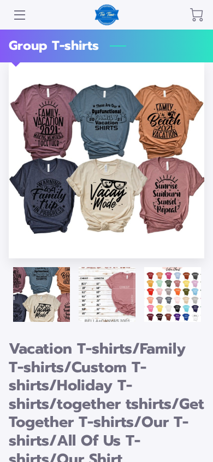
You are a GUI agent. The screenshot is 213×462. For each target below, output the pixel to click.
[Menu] (19, 15)
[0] (196, 14)
